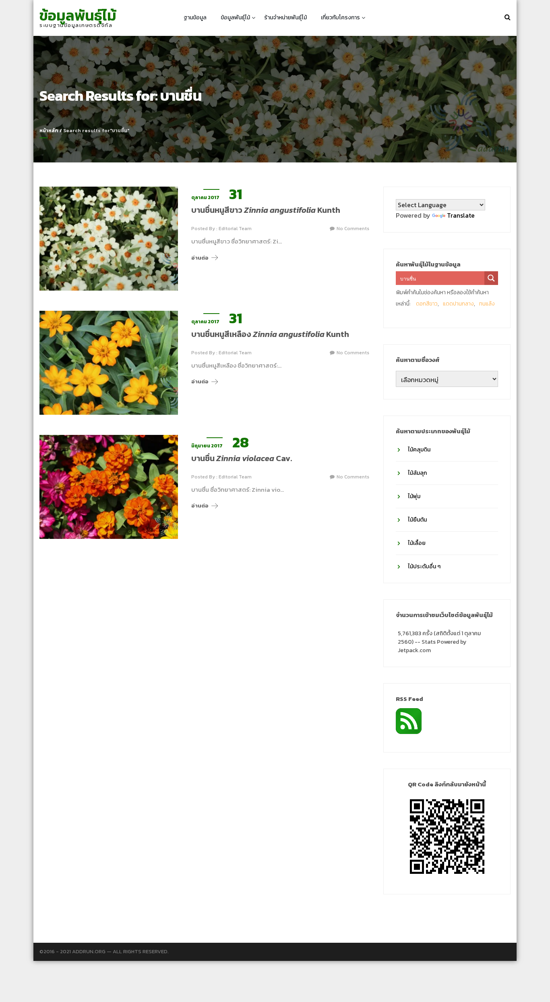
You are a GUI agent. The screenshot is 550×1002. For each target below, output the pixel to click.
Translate (461, 215)
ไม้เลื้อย (417, 543)
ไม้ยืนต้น (417, 520)
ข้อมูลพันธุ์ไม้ (77, 15)
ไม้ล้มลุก (417, 473)
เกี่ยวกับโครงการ (340, 17)
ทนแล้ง (487, 303)
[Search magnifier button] (491, 278)
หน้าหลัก (48, 130)
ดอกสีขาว (427, 303)
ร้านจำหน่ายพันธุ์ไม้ (285, 17)
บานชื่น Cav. (241, 458)
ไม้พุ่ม (414, 496)
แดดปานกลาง (458, 303)
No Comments (353, 228)
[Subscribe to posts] (409, 720)
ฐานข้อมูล (195, 17)
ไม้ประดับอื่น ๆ (424, 566)
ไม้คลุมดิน (419, 449)
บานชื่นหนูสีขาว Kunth (265, 210)
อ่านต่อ (200, 258)
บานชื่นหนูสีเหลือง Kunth (270, 334)
